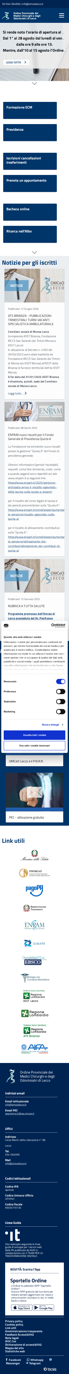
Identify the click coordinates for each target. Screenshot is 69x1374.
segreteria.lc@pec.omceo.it (19, 1113)
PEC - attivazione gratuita (26, 817)
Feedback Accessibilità (19, 1334)
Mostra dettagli (50, 724)
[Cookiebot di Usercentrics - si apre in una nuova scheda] (51, 625)
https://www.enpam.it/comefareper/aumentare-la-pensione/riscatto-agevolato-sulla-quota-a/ (37, 514)
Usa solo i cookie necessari (34, 745)
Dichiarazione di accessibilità (23, 1344)
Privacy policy (14, 1321)
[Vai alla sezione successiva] (34, 84)
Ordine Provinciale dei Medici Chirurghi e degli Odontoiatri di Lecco (27, 16)
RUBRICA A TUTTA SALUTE (26, 605)
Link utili (10, 1328)
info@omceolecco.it (15, 1105)
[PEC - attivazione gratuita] (34, 792)
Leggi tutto (14, 62)
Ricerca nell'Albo (19, 231)
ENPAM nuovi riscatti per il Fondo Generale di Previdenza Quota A (31, 436)
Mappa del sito (14, 1348)
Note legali (12, 1338)
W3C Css (10, 1341)
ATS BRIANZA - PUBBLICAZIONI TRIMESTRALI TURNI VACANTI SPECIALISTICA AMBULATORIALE (31, 319)
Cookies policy (14, 1324)
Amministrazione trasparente (23, 1331)
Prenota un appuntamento (26, 180)
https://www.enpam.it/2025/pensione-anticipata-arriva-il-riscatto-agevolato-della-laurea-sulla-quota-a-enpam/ (32, 487)
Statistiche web (15, 1351)
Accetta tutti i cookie (34, 735)
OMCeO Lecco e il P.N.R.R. (26, 761)
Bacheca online (17, 209)
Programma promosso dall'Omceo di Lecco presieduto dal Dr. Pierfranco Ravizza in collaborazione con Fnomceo (33, 618)
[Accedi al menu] (61, 15)
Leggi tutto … (16, 393)
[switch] (60, 691)
